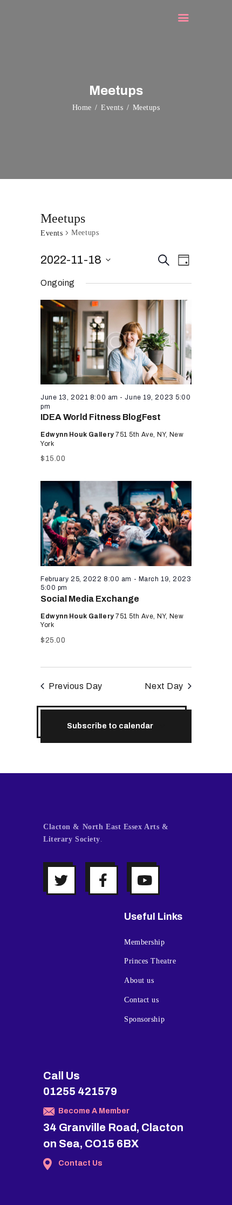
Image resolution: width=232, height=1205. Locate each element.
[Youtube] (145, 880)
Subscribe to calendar (110, 726)
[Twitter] (61, 880)
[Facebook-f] (103, 880)
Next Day (164, 686)
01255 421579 (80, 1091)
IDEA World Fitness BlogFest (100, 417)
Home (82, 108)
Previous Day (76, 686)
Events (112, 108)
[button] (183, 18)
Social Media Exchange (89, 598)
